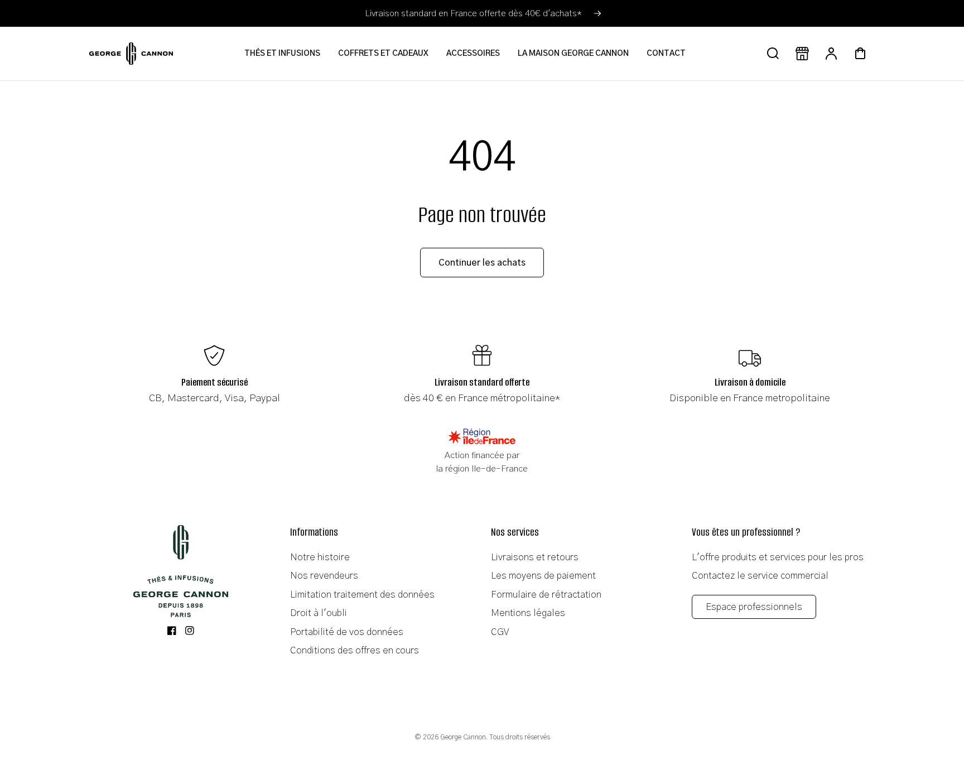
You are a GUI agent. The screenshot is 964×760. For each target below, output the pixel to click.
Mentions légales (528, 613)
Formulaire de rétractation (546, 594)
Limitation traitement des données (362, 594)
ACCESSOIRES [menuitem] (473, 53)
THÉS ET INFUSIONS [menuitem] (282, 53)
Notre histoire (320, 557)
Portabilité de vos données (346, 632)
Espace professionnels (754, 607)
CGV (500, 632)
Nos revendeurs (324, 575)
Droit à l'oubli (318, 613)
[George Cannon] (180, 571)
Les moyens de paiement (543, 575)
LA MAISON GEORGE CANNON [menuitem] (573, 53)
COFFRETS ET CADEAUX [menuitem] (383, 53)
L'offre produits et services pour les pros (778, 557)
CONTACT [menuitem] (666, 53)
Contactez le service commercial (760, 575)
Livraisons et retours (535, 557)
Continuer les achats (482, 262)
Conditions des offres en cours (354, 650)
